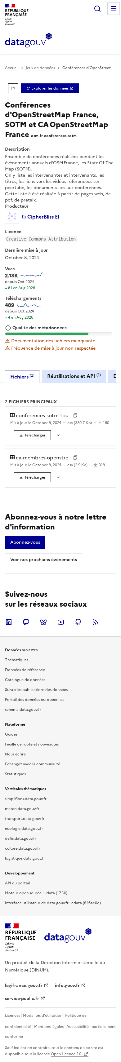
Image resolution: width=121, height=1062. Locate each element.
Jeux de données (40, 68)
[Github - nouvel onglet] (78, 622)
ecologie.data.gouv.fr (24, 828)
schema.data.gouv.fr (23, 709)
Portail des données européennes (34, 699)
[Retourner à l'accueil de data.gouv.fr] (28, 40)
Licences (12, 1015)
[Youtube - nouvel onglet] (61, 622)
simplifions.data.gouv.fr (26, 799)
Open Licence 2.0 (66, 1054)
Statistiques (15, 774)
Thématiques (16, 660)
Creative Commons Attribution (41, 239)
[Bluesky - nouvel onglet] (43, 622)
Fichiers (22, 376)
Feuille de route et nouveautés (32, 744)
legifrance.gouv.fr (24, 985)
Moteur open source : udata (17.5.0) (36, 893)
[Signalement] (13, 88)
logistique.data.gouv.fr (25, 858)
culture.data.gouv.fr (22, 848)
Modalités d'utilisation (42, 1015)
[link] (50, 88)
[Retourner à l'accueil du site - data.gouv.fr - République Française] (67, 937)
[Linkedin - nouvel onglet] (8, 622)
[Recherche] (97, 8)
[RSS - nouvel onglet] (95, 622)
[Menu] (113, 8)
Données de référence (25, 670)
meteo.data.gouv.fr (22, 809)
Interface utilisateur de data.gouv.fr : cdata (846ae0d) (53, 903)
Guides (11, 734)
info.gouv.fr (67, 985)
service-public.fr (22, 998)
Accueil (11, 68)
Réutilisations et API (74, 376)
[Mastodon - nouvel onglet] (26, 622)
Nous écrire (15, 754)
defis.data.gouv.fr (20, 838)
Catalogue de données (25, 680)
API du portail (17, 883)
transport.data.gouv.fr (25, 818)
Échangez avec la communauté (32, 764)
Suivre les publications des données (36, 690)
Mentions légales (49, 1026)
